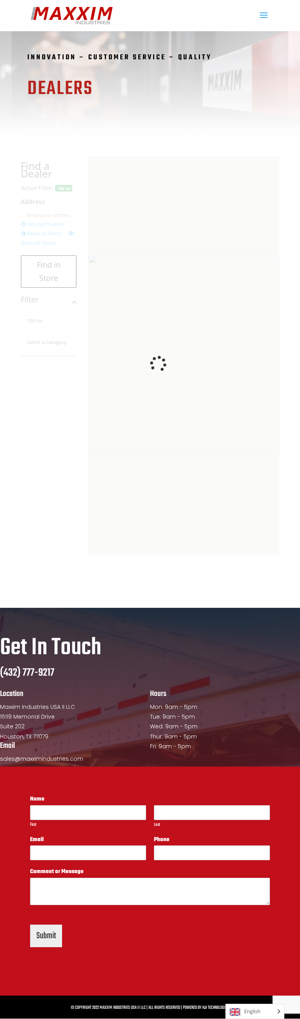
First (33, 825)
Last (157, 825)
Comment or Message (58, 872)
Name (39, 799)
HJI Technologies (215, 1007)
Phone (163, 840)
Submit (46, 936)
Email (38, 840)
